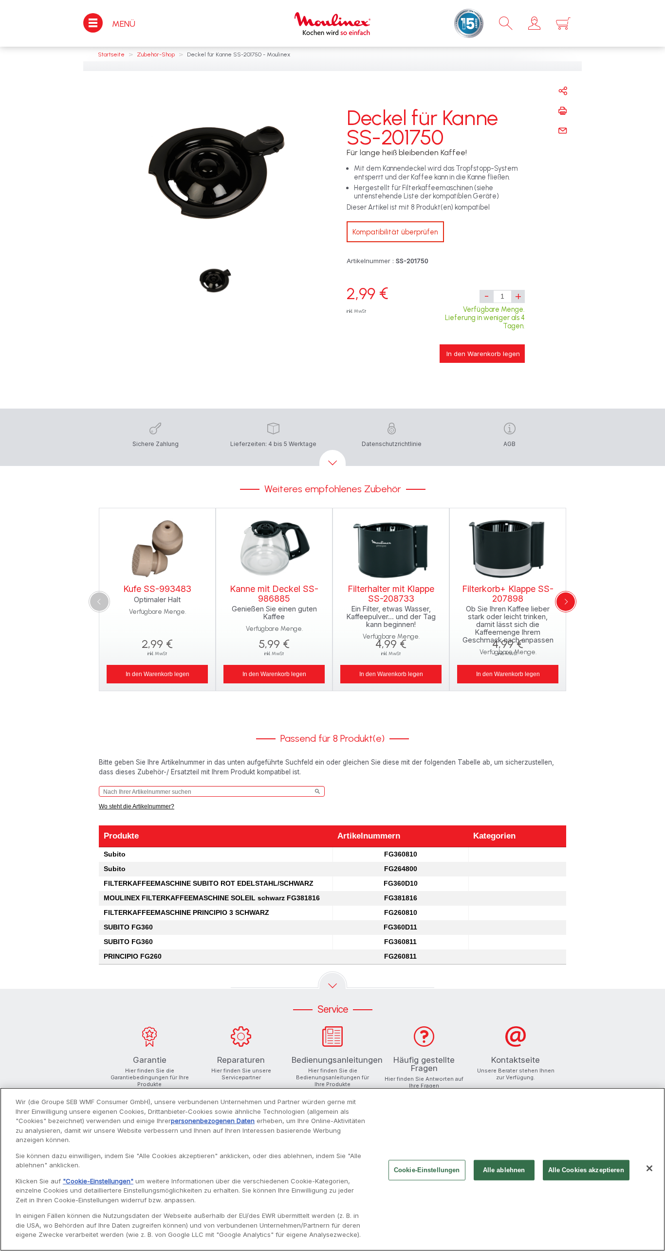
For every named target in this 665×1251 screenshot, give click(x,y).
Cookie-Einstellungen (427, 1170)
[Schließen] (649, 1168)
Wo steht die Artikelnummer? (136, 806)
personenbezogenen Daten (213, 1121)
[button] (534, 23)
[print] (563, 111)
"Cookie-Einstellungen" (98, 1181)
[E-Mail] (563, 131)
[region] (332, 1169)
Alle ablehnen (504, 1170)
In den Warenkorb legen (483, 353)
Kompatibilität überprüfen (395, 232)
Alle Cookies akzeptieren (586, 1170)
